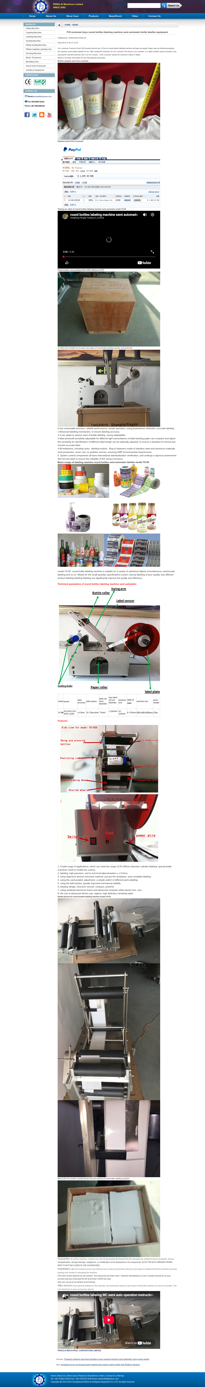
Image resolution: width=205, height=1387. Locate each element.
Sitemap (120, 1376)
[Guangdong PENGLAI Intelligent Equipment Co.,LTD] (41, 12)
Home (32, 16)
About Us (51, 16)
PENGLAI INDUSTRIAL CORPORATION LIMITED (79, 1350)
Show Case (72, 16)
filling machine (32, 28)
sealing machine (33, 41)
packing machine (33, 53)
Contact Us (154, 16)
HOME (67, 25)
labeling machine (34, 37)
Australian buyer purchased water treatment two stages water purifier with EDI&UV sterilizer (100, 1365)
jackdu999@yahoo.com (42, 96)
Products (94, 16)
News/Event (115, 16)
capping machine (33, 32)
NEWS (75, 25)
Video (135, 16)
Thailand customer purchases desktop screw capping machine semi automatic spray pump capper (106, 1359)
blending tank (32, 62)
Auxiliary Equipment (35, 70)
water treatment (33, 57)
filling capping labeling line (39, 49)
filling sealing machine (36, 45)
